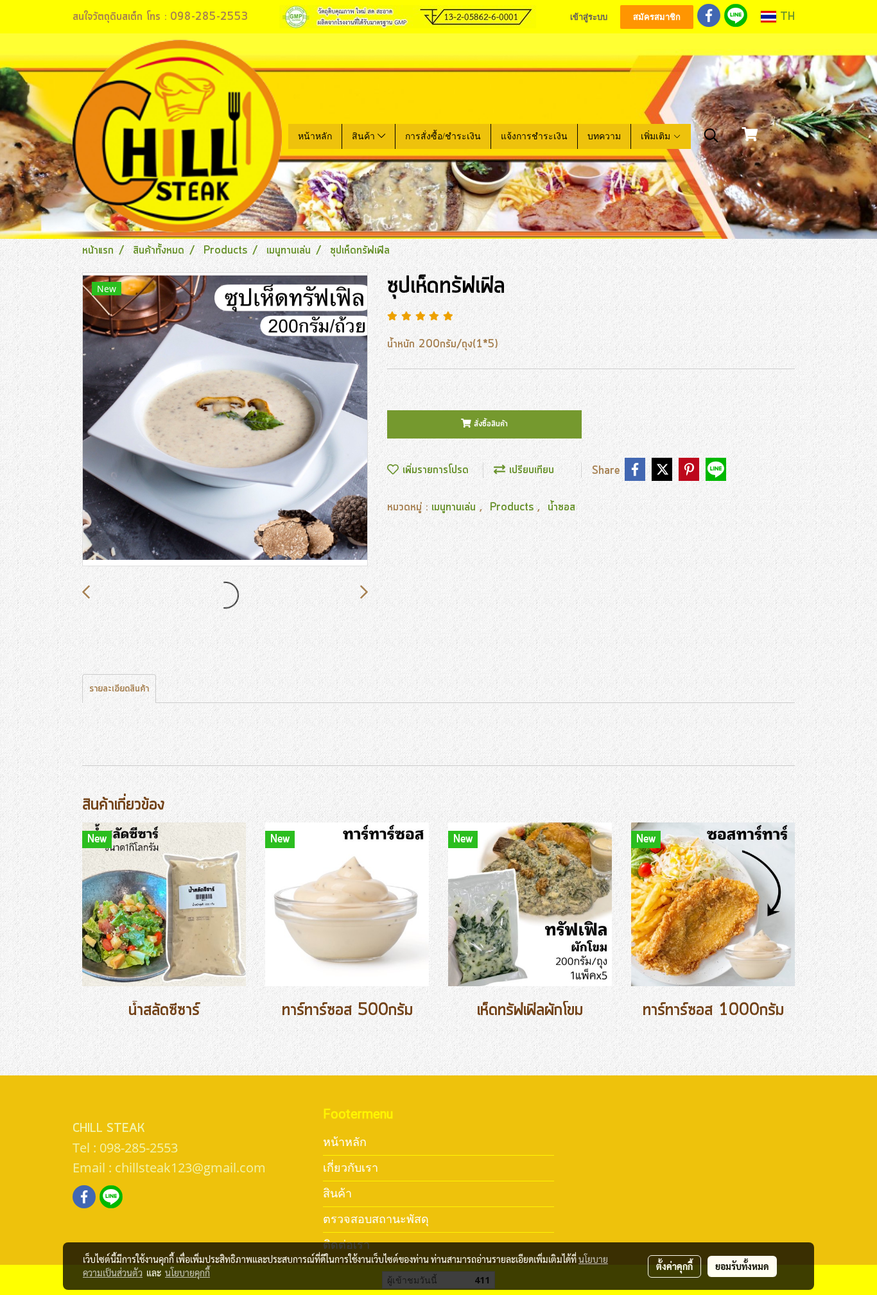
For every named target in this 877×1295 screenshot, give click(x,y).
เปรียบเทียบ (529, 470)
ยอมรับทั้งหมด (742, 1266)
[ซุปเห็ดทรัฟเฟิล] (225, 420)
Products (513, 507)
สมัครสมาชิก (657, 17)
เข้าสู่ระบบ (588, 17)
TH (785, 16)
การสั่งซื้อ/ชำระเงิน (443, 136)
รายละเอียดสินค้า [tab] (119, 689)
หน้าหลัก (315, 136)
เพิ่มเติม (657, 136)
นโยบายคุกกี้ (187, 1272)
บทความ (604, 136)
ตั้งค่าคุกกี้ (674, 1266)
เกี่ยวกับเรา (350, 1167)
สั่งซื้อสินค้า (489, 424)
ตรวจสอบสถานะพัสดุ (376, 1219)
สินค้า (365, 136)
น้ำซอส (561, 507)
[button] (711, 136)
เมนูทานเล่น (455, 507)
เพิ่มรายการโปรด (434, 470)
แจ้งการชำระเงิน (534, 136)
